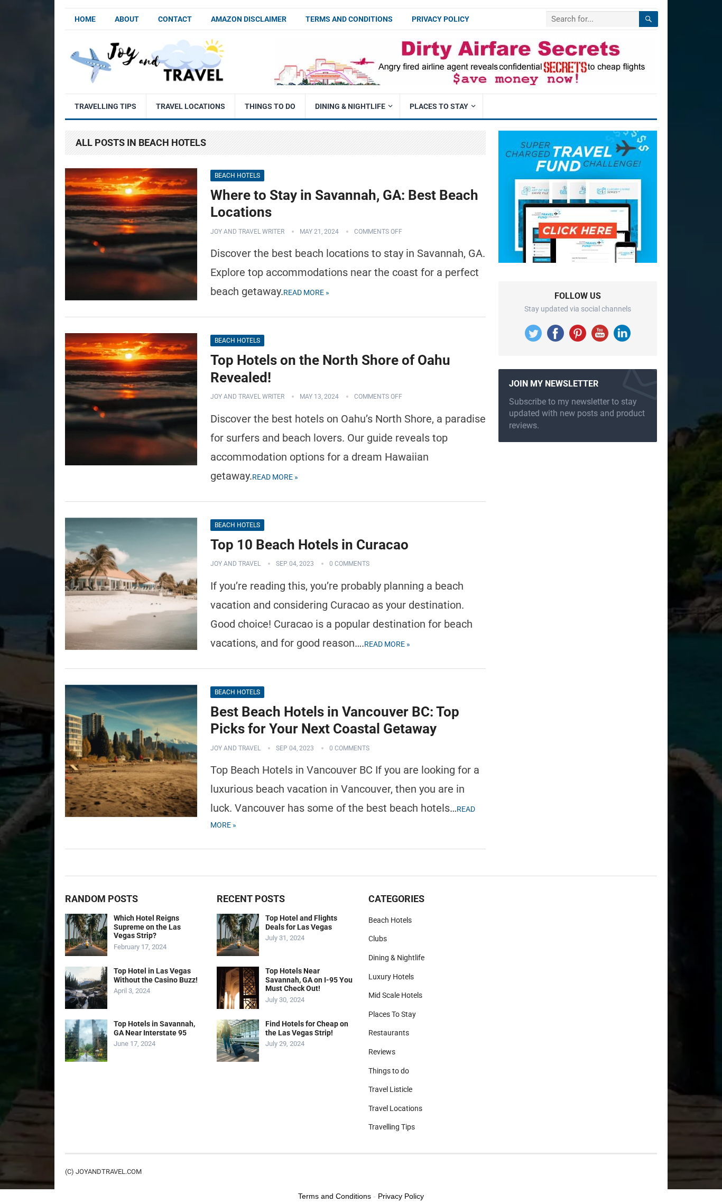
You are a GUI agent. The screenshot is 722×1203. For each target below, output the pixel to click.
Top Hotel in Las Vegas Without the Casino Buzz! (156, 975)
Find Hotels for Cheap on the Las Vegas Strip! (306, 1028)
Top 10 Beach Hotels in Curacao (309, 545)
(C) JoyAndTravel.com (103, 1172)
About (127, 19)
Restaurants (388, 1032)
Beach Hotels (237, 175)
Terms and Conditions (349, 19)
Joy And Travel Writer (247, 231)
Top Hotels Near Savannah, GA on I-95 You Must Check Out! (309, 980)
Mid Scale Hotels (395, 995)
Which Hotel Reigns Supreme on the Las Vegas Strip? (147, 927)
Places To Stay (439, 106)
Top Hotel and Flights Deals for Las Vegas (301, 922)
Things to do (270, 106)
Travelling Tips (105, 106)
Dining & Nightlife (350, 106)
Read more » (306, 292)
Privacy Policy (440, 19)
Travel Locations (190, 106)
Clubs (377, 938)
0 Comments (349, 563)
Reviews (381, 1052)
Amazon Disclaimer (248, 19)
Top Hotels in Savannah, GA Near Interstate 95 (154, 1028)
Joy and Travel (235, 563)
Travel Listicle (390, 1089)
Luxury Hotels (391, 976)
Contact (175, 19)
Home (85, 19)
